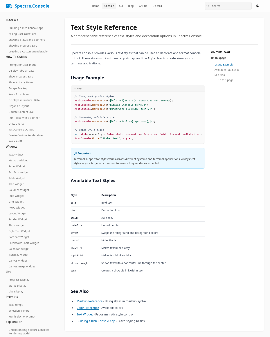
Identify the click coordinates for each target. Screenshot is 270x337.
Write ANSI (15, 141)
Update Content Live (21, 112)
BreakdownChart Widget (24, 243)
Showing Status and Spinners (27, 39)
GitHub (143, 6)
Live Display (16, 291)
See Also (220, 75)
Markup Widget (18, 160)
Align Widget (17, 225)
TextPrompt (16, 304)
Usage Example (224, 64)
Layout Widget (17, 213)
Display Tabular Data (21, 70)
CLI (121, 6)
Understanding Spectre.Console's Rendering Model (29, 331)
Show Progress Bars (21, 76)
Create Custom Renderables (26, 135)
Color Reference (88, 308)
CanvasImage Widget (22, 266)
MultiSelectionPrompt (22, 316)
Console (109, 6)
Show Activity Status (21, 82)
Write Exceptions (19, 94)
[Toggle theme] (258, 6)
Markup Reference (89, 301)
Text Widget (16, 154)
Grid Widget (16, 201)
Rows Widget (17, 207)
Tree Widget (16, 184)
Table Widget (17, 178)
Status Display (17, 285)
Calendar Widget (19, 248)
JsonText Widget (18, 254)
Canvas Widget (18, 260)
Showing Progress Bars (23, 45)
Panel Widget (17, 166)
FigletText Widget (19, 231)
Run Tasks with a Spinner (24, 117)
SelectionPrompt (19, 310)
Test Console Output (21, 129)
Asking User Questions (23, 34)
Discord (157, 6)
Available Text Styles (227, 69)
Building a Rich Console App (26, 28)
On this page (225, 80)
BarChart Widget (19, 237)
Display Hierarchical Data (24, 100)
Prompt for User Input (22, 64)
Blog (131, 6)
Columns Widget (19, 190)
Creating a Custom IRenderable (28, 51)
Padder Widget (18, 219)
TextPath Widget (19, 172)
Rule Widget (16, 195)
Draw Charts (16, 123)
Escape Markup (18, 88)
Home (95, 6)
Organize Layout (19, 106)
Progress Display (19, 279)
